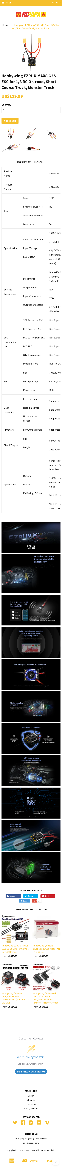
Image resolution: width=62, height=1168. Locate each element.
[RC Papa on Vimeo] (47, 1123)
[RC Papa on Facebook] (23, 1123)
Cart (58, 2)
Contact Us (31, 1104)
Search (31, 1096)
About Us (31, 1100)
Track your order (31, 1108)
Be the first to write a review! (31, 1071)
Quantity (6, 104)
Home (5, 25)
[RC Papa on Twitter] (15, 1123)
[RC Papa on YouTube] (39, 1123)
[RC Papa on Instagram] (31, 1123)
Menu (8, 2)
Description (24, 161)
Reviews (38, 161)
